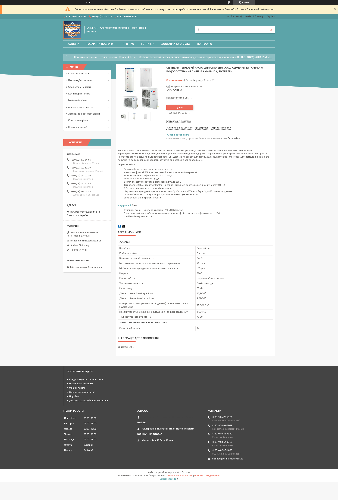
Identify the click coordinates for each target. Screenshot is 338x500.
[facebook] (119, 226)
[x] (123, 226)
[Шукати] (271, 29)
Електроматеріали (78, 120)
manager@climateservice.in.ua (85, 240)
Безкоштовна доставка (178, 121)
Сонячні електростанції (81, 392)
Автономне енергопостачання (84, 113)
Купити (179, 107)
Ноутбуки (74, 396)
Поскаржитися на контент (180, 475)
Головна (73, 43)
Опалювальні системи (80, 87)
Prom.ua (186, 472)
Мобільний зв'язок (77, 100)
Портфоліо (204, 43)
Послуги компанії (77, 127)
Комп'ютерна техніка (79, 93)
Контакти (147, 43)
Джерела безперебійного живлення (88, 400)
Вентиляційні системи (80, 80)
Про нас (128, 43)
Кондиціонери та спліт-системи (86, 379)
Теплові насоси (108, 57)
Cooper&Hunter (128, 57)
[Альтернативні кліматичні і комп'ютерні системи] (72, 30)
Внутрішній (124, 205)
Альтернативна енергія (80, 107)
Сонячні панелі (77, 387)
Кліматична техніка (85, 57)
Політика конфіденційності (207, 475)
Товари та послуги (99, 43)
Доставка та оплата (175, 43)
